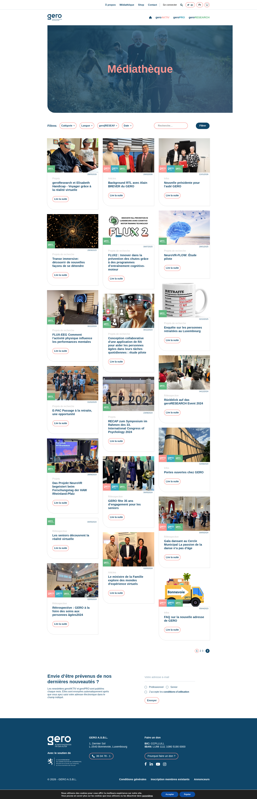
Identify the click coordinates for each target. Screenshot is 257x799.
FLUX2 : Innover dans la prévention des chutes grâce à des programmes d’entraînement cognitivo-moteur (128, 262)
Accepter (170, 794)
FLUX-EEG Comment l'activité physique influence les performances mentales (72, 338)
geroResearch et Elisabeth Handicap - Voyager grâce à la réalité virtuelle (71, 186)
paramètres (147, 796)
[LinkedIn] (151, 764)
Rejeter (187, 794)
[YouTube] (158, 764)
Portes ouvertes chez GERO (184, 472)
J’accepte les (169, 692)
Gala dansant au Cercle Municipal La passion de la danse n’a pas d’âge (183, 544)
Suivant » (208, 651)
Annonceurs (202, 779)
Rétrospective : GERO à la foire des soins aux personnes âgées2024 (71, 611)
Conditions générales (132, 779)
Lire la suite (60, 199)
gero (162, 17)
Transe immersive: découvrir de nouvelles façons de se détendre (68, 262)
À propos (110, 5)
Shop (141, 5)
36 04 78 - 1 (103, 756)
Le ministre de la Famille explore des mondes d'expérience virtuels (125, 580)
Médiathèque (127, 5)
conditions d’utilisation (176, 692)
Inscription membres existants (170, 779)
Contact (152, 5)
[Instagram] (164, 764)
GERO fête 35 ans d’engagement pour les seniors (124, 504)
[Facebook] (146, 764)
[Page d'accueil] (150, 17)
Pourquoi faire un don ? (161, 756)
